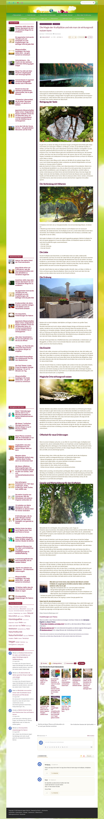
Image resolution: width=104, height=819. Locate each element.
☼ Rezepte (23, 18)
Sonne (20, 638)
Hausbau (22, 616)
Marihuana (28, 625)
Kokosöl (16, 622)
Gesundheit (13, 616)
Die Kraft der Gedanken (19, 610)
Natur (28, 629)
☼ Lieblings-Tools (66, 18)
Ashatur (42, 33)
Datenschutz (38, 812)
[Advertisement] (66, 50)
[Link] (63, 747)
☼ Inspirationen (30, 15)
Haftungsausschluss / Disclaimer (17, 814)
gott (19, 616)
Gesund (30, 613)
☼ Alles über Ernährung (83, 15)
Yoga (27, 642)
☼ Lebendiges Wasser (65, 15)
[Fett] (46, 747)
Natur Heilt (26, 635)
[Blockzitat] (58, 747)
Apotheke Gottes (23, 607)
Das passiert (11, 610)
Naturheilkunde (15, 631)
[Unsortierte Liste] (56, 747)
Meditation (13, 629)
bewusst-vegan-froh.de (24, 810)
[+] (67, 747)
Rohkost (30, 635)
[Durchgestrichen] (52, 747)
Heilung (27, 616)
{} (64, 747)
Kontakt (25, 812)
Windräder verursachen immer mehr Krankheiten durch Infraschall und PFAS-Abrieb (22, 693)
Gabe (22, 613)
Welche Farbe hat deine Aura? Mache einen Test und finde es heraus (23, 712)
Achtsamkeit (16, 607)
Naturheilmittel (16, 635)
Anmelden (91, 735)
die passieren (28, 610)
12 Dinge (11, 607)
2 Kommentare (57, 33)
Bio (32, 609)
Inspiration (11, 622)
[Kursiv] (48, 747)
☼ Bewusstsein (16, 15)
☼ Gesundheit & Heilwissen (47, 15)
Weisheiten (22, 642)
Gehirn (25, 613)
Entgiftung (11, 613)
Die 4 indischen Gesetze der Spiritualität (82, 724)
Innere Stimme (26, 619)
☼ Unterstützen (79, 18)
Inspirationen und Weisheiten (45, 23)
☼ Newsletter (53, 18)
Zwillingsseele (20, 644)
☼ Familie (32, 18)
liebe (23, 625)
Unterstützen (18, 812)
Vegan (12, 641)
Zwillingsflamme (13, 644)
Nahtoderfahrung (22, 629)
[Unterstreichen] (50, 747)
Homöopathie (15, 619)
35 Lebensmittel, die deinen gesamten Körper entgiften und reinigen (23, 675)
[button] (22, 15)
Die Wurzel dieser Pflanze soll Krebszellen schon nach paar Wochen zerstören (51, 725)
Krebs (21, 622)
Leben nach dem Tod (15, 626)
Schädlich (11, 638)
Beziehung (29, 608)
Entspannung (17, 613)
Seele (16, 638)
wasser (18, 642)
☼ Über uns (43, 18)
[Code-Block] (61, 747)
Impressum (31, 812)
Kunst (24, 622)
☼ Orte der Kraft (56, 23)
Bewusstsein (23, 609)
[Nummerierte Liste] (54, 747)
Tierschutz (25, 638)
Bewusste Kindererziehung (14, 608)
